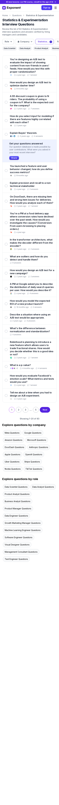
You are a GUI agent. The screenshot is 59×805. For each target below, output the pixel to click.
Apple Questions (12, 454)
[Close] (55, 2)
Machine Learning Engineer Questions (23, 530)
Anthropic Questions (38, 447)
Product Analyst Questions (17, 494)
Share (14, 158)
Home (5, 15)
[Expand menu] (55, 7)
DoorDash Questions (14, 447)
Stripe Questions (32, 461)
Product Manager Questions (18, 508)
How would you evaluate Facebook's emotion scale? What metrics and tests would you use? (32, 378)
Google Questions (32, 433)
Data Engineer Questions (16, 516)
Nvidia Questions (13, 469)
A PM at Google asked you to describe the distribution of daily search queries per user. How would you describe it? (32, 287)
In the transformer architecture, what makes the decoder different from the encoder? (31, 242)
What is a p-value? (20, 365)
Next (45, 410)
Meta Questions (12, 433)
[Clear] (51, 41)
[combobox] (8, 41)
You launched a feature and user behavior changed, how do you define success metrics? (31, 169)
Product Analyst (41, 48)
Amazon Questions (13, 440)
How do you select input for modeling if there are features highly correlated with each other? (32, 119)
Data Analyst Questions (43, 487)
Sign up (46, 8)
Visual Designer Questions (17, 544)
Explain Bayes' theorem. (23, 133)
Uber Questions (12, 461)
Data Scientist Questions (16, 487)
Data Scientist (9, 48)
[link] (29, 66)
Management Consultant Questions (21, 552)
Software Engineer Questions (18, 537)
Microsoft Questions (36, 440)
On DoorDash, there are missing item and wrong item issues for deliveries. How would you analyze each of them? (31, 199)
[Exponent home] (11, 7)
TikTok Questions (33, 469)
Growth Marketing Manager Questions (23, 523)
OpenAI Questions (33, 454)
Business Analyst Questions (17, 501)
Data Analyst (25, 48)
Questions (17, 15)
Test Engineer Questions (16, 559)
